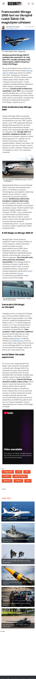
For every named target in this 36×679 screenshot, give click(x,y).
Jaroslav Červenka (12, 27)
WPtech (17, 338)
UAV (28, 480)
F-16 (20, 93)
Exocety (20, 273)
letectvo (18, 480)
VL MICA (6, 476)
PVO (27, 472)
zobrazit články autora (12, 28)
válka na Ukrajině (20, 476)
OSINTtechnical (18, 341)
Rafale (14, 208)
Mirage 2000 (8, 472)
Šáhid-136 (7, 480)
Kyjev (16, 73)
